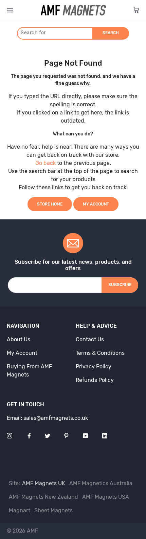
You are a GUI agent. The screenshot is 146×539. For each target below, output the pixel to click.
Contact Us (90, 339)
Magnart (19, 510)
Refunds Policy (95, 380)
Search (111, 32)
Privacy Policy (93, 366)
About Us (18, 339)
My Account (96, 204)
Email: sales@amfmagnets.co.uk (47, 418)
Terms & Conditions (100, 353)
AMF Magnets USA (105, 497)
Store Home (49, 204)
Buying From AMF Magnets (29, 370)
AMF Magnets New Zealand (43, 497)
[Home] (73, 10)
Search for (33, 33)
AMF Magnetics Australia (100, 483)
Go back (45, 163)
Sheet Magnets (53, 510)
